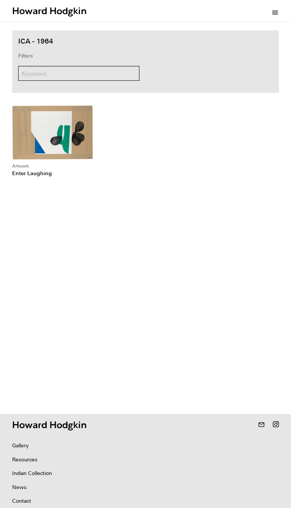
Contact (21, 501)
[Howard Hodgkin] (49, 11)
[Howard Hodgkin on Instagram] (276, 425)
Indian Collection (32, 473)
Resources (25, 459)
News (19, 487)
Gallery (20, 445)
